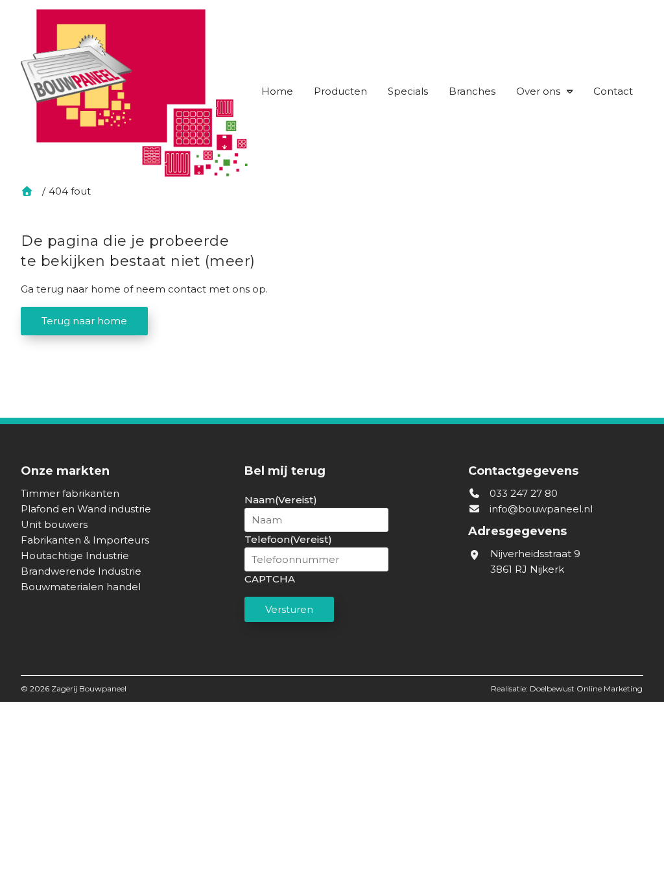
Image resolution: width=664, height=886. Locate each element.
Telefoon (288, 539)
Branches (472, 91)
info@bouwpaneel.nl (541, 509)
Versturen (289, 609)
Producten (340, 91)
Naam (280, 500)
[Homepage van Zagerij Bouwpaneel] (134, 93)
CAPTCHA (269, 579)
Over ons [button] (538, 91)
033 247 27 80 (522, 493)
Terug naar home (84, 321)
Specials (408, 91)
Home (277, 91)
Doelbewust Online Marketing (586, 688)
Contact (613, 91)
